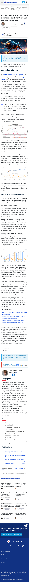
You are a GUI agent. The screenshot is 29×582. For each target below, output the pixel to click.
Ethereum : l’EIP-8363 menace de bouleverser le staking (21, 505)
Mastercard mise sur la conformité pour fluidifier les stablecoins (7, 505)
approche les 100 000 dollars (13, 74)
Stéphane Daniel (6, 498)
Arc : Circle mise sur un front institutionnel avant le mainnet (7, 515)
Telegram (18, 57)
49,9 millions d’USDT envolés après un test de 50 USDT (20, 485)
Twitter (15, 468)
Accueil (2, 8)
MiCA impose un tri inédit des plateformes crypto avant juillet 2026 (7, 485)
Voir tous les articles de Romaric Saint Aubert (14, 473)
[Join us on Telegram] (23, 2)
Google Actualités (11, 365)
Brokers (3, 555)
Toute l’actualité (5, 551)
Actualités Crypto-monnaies (13, 8)
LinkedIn (21, 468)
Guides (3, 562)
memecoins (24, 237)
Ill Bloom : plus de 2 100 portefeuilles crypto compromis (21, 494)
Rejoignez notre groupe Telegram (12, 534)
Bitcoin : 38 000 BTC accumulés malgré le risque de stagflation (20, 515)
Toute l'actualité (7, 8)
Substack (4, 470)
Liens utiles (4, 559)
